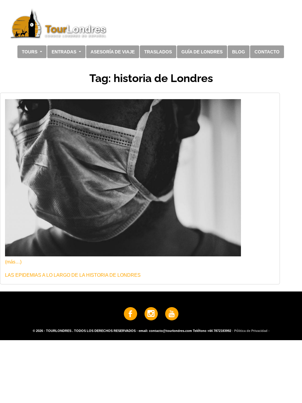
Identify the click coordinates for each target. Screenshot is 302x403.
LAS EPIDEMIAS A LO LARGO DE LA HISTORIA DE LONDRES (73, 275)
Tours (30, 51)
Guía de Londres (202, 51)
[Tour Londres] (149, 23)
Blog (238, 51)
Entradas (65, 51)
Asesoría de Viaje (113, 51)
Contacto (267, 51)
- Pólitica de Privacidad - (251, 330)
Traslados (158, 51)
